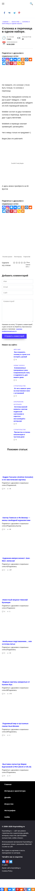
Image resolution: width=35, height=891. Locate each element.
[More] (22, 63)
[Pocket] (15, 63)
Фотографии (9, 811)
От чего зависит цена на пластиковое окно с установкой (22, 390)
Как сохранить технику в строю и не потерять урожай (22, 354)
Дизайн (7, 797)
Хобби (7, 817)
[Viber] (7, 63)
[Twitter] (19, 59)
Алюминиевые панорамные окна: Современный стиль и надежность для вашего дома (22, 372)
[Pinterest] (11, 63)
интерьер (18, 256)
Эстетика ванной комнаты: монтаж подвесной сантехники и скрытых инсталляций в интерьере (20, 414)
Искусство (8, 804)
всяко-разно (8, 256)
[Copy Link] (19, 63)
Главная (7, 784)
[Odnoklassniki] (22, 59)
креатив (27, 256)
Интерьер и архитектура (14, 791)
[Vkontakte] (15, 59)
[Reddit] (30, 59)
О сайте (5, 865)
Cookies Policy (7, 871)
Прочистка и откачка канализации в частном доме (22, 434)
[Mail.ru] (26, 59)
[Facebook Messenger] (11, 59)
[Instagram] (7, 59)
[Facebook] (4, 59)
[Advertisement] (17, 237)
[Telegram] (4, 63)
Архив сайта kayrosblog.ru (11, 868)
